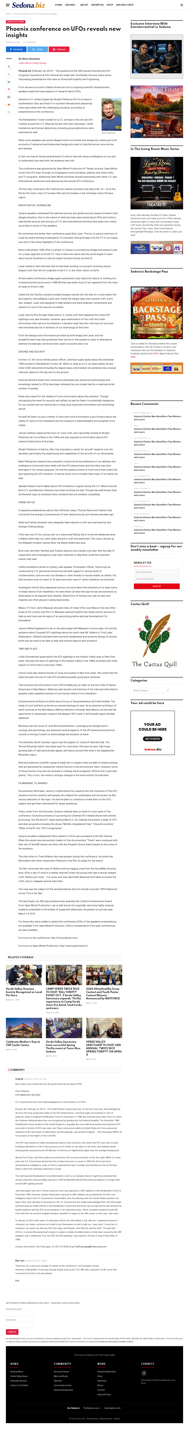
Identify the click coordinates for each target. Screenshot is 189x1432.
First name (11, 1320)
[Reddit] (9, 104)
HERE (155, 353)
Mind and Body (61, 1376)
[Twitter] (9, 74)
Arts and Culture (61, 1371)
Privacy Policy (92, 1419)
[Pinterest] (9, 89)
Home (58, 5)
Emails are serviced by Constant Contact (116, 1342)
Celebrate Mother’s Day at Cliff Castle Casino (23, 1044)
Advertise (97, 5)
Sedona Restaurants (63, 1390)
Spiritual (58, 1381)
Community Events (63, 1385)
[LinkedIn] (9, 82)
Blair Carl (19, 1260)
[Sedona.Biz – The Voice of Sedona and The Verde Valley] (28, 5)
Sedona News (16, 1371)
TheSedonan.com (91, 1408)
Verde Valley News (15, 22)
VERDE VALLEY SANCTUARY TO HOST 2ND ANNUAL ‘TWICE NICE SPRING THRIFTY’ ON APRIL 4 (104, 1048)
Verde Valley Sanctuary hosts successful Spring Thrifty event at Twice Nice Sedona (63, 1047)
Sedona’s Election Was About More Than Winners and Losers (157, 418)
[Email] (9, 97)
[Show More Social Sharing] (73, 49)
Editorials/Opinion (18, 1381)
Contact (101, 1390)
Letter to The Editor (19, 1385)
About (84, 5)
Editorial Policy (104, 1394)
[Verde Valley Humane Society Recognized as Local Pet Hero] (24, 975)
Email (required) (14, 1309)
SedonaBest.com (112, 1408)
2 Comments (31, 42)
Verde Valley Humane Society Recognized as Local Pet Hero (24, 992)
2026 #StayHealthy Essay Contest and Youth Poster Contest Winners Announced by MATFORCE (103, 994)
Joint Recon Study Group (32, 63)
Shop (110, 5)
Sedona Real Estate (106, 1371)
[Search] (181, 5)
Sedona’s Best (125, 5)
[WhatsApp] (9, 112)
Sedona (70, 5)
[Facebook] (9, 67)
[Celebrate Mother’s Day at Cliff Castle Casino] (24, 1028)
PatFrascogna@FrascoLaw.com (90, 1246)
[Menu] (8, 5)
